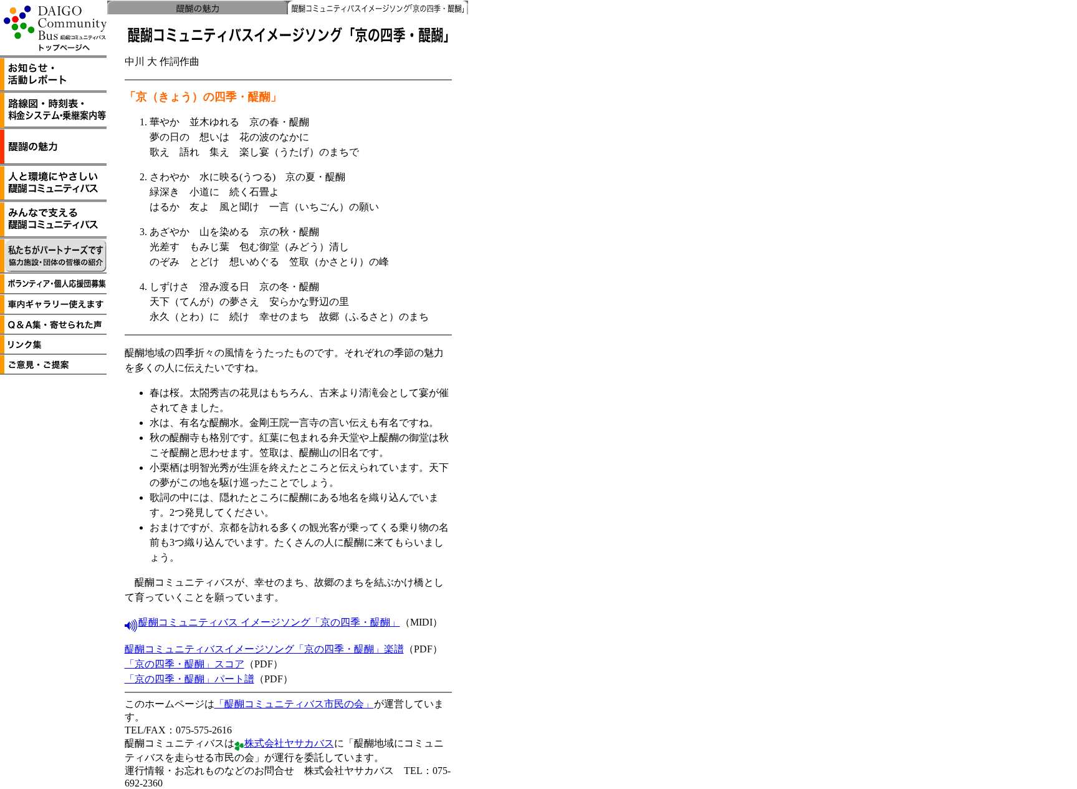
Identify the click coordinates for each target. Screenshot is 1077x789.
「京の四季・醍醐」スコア (184, 664)
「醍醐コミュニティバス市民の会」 (294, 704)
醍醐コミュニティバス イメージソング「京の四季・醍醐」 (269, 622)
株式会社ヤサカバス (289, 743)
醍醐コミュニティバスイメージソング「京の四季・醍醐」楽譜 (264, 649)
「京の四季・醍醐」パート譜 (189, 679)
